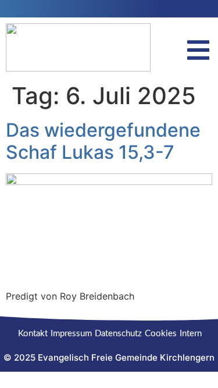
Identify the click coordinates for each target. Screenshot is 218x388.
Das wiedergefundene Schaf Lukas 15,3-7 (103, 141)
